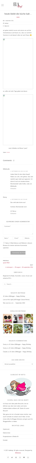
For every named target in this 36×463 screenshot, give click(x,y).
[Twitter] (12, 457)
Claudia (5, 351)
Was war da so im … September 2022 (14, 303)
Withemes (18, 452)
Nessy (5, 197)
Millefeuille (6, 169)
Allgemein (6, 26)
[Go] (5, 284)
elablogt (6, 23)
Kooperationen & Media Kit (10, 436)
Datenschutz (6, 433)
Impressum (6, 429)
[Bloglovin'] (24, 457)
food (8, 152)
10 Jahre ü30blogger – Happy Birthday (14, 296)
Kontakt (5, 440)
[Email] (28, 457)
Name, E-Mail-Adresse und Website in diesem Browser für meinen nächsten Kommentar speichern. (17, 245)
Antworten (13, 188)
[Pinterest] (16, 457)
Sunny (5, 344)
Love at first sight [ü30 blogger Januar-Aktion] (16, 299)
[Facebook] (8, 457)
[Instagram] (20, 457)
